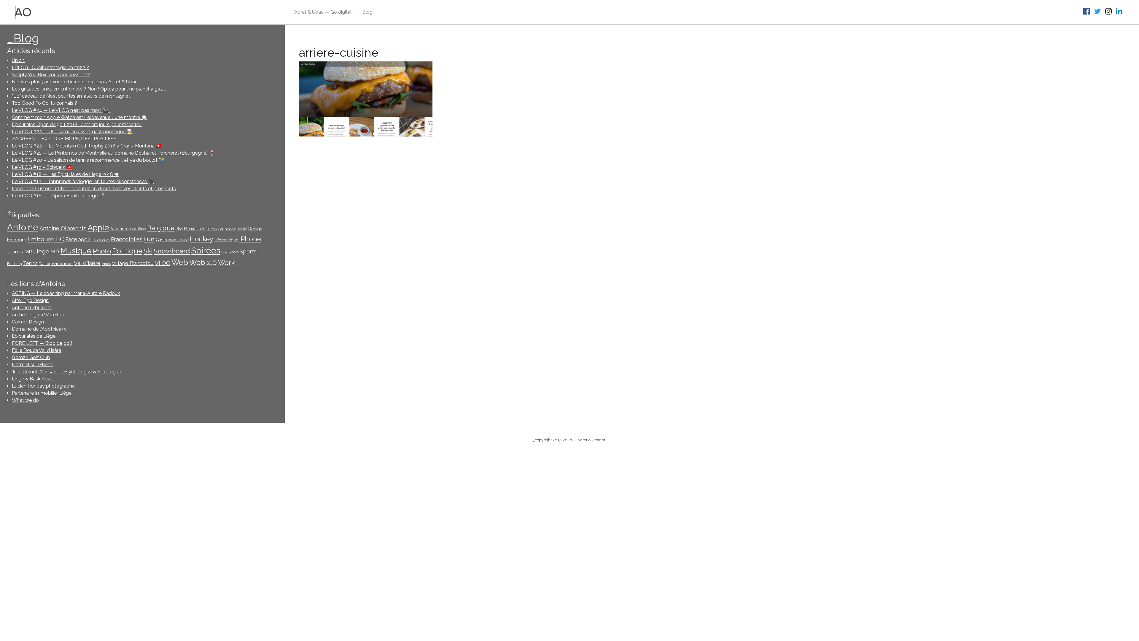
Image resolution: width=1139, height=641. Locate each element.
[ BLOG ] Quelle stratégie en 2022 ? (50, 67)
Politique (127, 251)
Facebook (77, 239)
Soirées (205, 250)
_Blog (23, 38)
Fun (149, 239)
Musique (76, 250)
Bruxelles (194, 228)
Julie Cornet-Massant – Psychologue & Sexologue (66, 372)
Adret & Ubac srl (592, 440)
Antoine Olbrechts (62, 228)
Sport (233, 252)
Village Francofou (133, 263)
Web (179, 262)
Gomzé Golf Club (31, 357)
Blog (367, 12)
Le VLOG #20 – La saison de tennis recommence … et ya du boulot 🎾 (88, 160)
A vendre (119, 228)
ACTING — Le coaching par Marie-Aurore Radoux (66, 293)
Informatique (226, 239)
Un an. (18, 60)
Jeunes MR (19, 252)
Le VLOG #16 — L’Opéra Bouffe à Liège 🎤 (58, 196)
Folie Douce (101, 240)
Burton (211, 229)
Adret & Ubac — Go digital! (323, 12)
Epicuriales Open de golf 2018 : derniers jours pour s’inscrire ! (77, 124)
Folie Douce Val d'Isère (36, 350)
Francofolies (126, 239)
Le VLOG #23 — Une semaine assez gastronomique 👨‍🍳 (72, 131)
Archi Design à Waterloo (38, 315)
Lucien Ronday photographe (43, 386)
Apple (98, 227)
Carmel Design (28, 322)
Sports (248, 251)
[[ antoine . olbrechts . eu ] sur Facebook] (1087, 12)
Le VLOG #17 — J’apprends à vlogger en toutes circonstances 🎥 (83, 181)
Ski (148, 251)
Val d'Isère (87, 263)
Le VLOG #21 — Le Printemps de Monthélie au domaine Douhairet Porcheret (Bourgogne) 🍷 (113, 153)
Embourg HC (46, 239)
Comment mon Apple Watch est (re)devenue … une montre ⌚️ (79, 117)
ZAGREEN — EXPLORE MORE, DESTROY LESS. (64, 139)
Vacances (62, 263)
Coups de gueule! (232, 229)
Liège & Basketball (32, 379)
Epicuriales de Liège (33, 336)
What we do (25, 400)
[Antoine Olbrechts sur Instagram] (1109, 12)
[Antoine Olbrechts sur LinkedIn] (1120, 12)
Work (226, 262)
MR (54, 251)
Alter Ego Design (30, 300)
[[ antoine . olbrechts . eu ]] (23, 12)
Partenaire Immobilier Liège (41, 393)
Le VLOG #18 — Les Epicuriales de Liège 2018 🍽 (65, 174)
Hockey (201, 239)
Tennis (30, 263)
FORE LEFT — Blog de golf (42, 343)
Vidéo (106, 264)
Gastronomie (168, 239)
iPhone (250, 239)
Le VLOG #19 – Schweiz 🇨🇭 (42, 167)
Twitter (44, 264)
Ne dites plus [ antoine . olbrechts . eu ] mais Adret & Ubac (75, 82)
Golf (185, 240)
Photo (102, 251)
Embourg (16, 239)
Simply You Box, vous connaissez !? (51, 74)
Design (255, 228)
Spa (224, 252)
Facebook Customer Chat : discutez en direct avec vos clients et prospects (94, 188)
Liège (41, 251)
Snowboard (172, 251)
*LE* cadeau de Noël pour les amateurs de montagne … (71, 96)
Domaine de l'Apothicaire (39, 329)
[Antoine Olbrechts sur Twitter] (1098, 12)
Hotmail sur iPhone (32, 364)
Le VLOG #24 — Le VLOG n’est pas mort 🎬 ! (61, 110)
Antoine (22, 227)
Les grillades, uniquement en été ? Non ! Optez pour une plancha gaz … (89, 89)
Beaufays (138, 229)
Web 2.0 (203, 262)
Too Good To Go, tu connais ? (44, 103)
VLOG (162, 263)
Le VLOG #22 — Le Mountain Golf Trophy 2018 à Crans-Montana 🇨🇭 (87, 146)
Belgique (160, 228)
